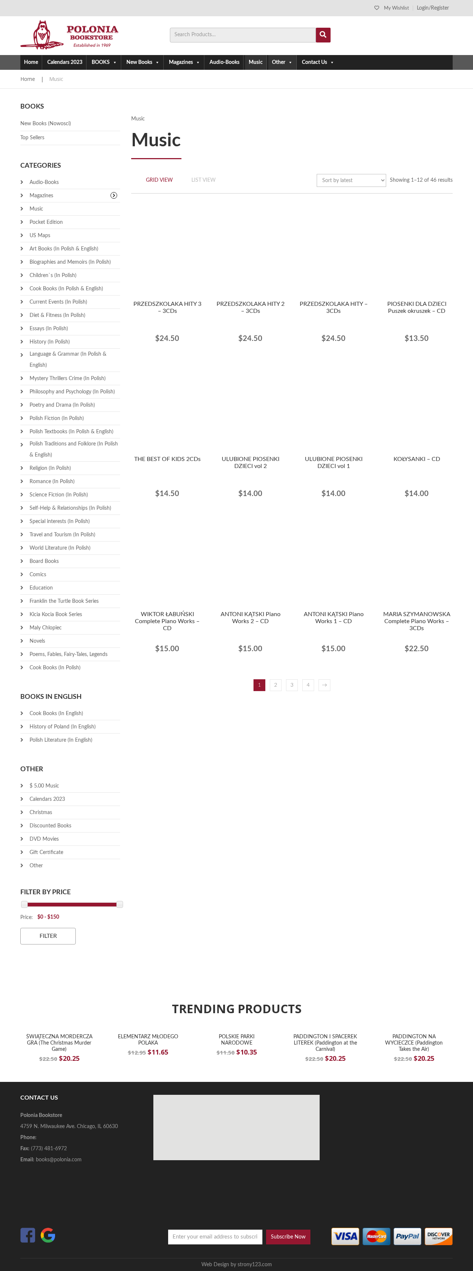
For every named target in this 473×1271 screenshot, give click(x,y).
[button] (188, 337)
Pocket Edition (46, 222)
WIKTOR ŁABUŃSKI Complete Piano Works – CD (167, 621)
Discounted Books (50, 825)
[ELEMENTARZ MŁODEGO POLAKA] (148, 1030)
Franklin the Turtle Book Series (64, 601)
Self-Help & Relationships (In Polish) (70, 508)
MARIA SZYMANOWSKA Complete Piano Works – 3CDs (416, 621)
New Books (139, 62)
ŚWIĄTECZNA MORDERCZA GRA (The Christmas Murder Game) (59, 1043)
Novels (37, 641)
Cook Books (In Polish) (55, 667)
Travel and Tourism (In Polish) (62, 534)
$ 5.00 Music (44, 786)
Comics (38, 574)
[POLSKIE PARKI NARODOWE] (236, 1030)
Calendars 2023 (64, 62)
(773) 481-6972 (49, 1148)
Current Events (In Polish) (58, 302)
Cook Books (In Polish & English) (66, 288)
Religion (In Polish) (50, 468)
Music (256, 62)
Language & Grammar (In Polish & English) (68, 360)
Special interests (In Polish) (60, 521)
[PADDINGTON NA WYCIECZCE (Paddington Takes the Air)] (414, 1030)
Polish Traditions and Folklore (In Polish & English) (74, 449)
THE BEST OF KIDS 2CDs (167, 459)
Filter (48, 936)
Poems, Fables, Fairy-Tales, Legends (69, 654)
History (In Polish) (50, 342)
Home (31, 62)
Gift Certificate (46, 852)
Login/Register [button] (433, 8)
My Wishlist (396, 8)
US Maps (40, 235)
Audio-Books (224, 62)
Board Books (44, 561)
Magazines (181, 62)
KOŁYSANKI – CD (417, 459)
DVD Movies (44, 839)
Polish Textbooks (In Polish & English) (71, 431)
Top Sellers (32, 137)
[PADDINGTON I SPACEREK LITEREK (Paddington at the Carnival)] (325, 1030)
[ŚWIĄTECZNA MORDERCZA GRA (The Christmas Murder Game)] (59, 1030)
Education (41, 588)
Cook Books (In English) (56, 713)
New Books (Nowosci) (45, 123)
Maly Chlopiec (46, 628)
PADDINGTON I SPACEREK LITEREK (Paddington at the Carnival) (325, 1043)
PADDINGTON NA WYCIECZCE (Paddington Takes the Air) (414, 1043)
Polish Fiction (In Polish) (57, 418)
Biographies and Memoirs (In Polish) (70, 262)
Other (278, 62)
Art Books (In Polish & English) (64, 249)
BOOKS (101, 62)
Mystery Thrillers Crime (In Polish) (68, 378)
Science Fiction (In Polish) (59, 495)
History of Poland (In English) (63, 727)
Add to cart (163, 336)
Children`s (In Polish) (53, 275)
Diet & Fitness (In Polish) (57, 315)
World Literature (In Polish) (60, 548)
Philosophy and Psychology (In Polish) (72, 391)
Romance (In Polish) (52, 481)
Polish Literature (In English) (61, 740)
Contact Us (314, 62)
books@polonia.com (59, 1159)
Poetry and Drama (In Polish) (62, 405)
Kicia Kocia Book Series (56, 614)
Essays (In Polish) (49, 328)
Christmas (41, 812)
